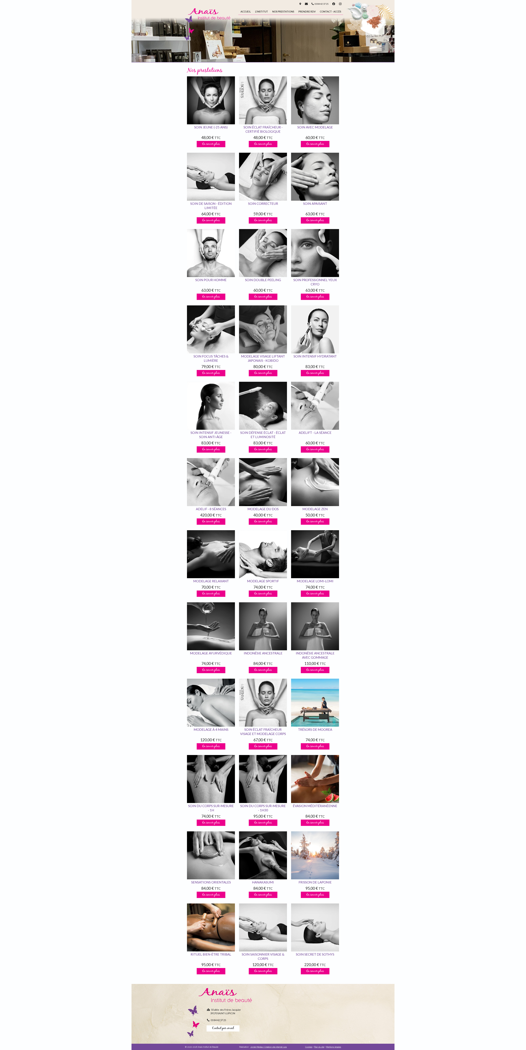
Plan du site (319, 1047)
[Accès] (300, 3)
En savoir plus (211, 144)
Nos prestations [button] (283, 11)
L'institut (261, 11)
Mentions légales (333, 1047)
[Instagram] (340, 3)
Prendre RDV (307, 11)
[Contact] (306, 3)
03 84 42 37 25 (321, 3)
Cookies (308, 1047)
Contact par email (223, 1028)
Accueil (246, 11)
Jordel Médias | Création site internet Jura (268, 1047)
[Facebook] (334, 3)
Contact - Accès (330, 11)
